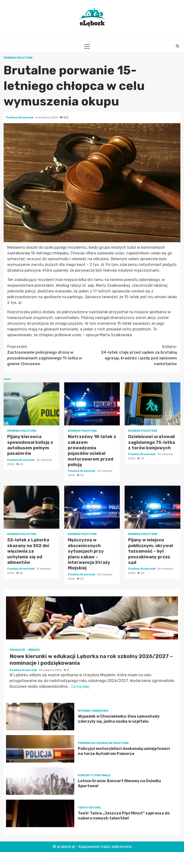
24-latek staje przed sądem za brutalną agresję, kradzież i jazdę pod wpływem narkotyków (139, 355)
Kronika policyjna (18, 57)
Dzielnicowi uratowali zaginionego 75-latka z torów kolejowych (152, 403)
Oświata (34, 650)
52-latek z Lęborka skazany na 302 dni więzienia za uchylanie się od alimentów (31, 507)
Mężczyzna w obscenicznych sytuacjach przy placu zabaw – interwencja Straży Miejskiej (92, 507)
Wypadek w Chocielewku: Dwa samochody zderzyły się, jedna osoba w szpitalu (40, 716)
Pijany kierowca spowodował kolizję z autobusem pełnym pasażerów (31, 403)
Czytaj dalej (80, 687)
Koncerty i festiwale (94, 775)
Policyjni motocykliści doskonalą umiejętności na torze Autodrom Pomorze (40, 749)
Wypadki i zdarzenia (93, 710)
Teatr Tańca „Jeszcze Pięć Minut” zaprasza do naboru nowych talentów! (40, 813)
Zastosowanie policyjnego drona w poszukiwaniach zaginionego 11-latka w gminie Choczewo (44, 355)
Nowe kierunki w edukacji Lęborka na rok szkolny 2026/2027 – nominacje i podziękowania (92, 617)
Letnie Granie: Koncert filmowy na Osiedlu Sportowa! (40, 781)
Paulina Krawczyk (20, 117)
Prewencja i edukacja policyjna (103, 743)
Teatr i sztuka (89, 807)
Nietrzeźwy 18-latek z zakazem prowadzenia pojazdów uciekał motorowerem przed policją (92, 403)
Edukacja (17, 650)
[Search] (177, 46)
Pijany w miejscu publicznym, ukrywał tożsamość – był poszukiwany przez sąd (152, 507)
